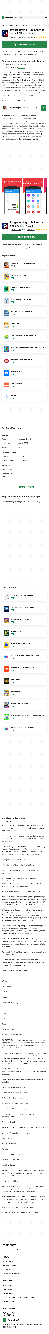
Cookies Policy (8, 1293)
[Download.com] (7, 17)
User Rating (31, 37)
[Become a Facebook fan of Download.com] (4, 1314)
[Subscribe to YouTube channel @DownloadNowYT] (13, 1314)
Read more (21, 68)
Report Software (26, 487)
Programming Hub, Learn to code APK (27, 31)
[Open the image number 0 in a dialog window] (12, 196)
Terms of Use (7, 1290)
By (15, 37)
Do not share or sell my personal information (18, 1298)
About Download (8, 1262)
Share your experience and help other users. (19, 54)
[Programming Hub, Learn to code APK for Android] (5, 33)
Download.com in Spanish (12, 1274)
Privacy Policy (7, 1286)
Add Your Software (9, 1266)
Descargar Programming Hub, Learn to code (19, 501)
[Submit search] (16, 17)
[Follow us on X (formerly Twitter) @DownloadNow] (9, 1314)
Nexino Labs (8, 821)
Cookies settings (8, 1301)
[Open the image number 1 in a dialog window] (33, 196)
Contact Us (6, 1270)
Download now (26, 44)
